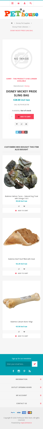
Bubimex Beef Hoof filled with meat (21, 259)
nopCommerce (26, 423)
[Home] (12, 23)
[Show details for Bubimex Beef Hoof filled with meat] (21, 237)
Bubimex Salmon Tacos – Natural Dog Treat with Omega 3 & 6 (21, 197)
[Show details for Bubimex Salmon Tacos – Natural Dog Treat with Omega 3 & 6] (21, 174)
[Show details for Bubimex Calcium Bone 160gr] (21, 300)
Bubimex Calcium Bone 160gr (22, 322)
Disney (26, 86)
